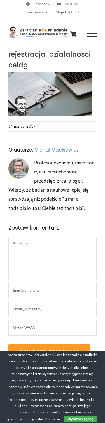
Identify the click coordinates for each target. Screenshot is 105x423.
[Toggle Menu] (92, 34)
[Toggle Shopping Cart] (73, 34)
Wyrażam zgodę (80, 419)
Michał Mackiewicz (56, 150)
